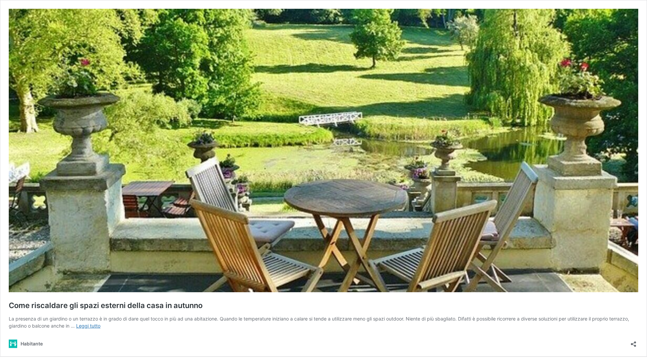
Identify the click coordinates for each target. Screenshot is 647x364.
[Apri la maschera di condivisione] (633, 342)
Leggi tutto (88, 326)
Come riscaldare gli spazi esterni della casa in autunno (106, 305)
